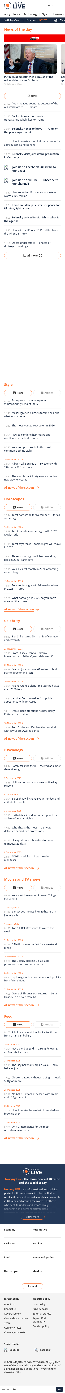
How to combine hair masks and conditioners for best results (27, 436)
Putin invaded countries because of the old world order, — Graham (31, 105)
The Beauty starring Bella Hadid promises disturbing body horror (26, 962)
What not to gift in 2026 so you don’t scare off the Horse (30, 599)
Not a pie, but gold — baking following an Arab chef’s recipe (31, 1050)
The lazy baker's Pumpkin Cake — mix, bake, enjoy (31, 1066)
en (49, 5)
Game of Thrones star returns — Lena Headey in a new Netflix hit (30, 995)
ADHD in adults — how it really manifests (26, 858)
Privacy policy (40, 1309)
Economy (9, 1229)
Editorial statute (42, 1313)
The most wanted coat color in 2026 (33, 425)
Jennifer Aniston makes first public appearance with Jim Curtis (28, 699)
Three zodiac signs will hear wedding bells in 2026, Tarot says (29, 557)
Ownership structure (16, 1318)
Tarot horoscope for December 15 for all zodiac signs (32, 516)
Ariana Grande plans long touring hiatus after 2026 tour (31, 687)
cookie (13, 1389)
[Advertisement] (33, 318)
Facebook (45, 1349)
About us (9, 1304)
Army (7, 14)
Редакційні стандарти (39, 1320)
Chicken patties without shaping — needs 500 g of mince (32, 1079)
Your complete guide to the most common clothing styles (27, 448)
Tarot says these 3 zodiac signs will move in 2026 (32, 545)
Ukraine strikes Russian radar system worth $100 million (30, 194)
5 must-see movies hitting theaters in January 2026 (30, 913)
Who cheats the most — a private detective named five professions (27, 829)
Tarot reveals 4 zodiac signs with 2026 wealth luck (30, 532)
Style (45, 14)
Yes (59, 1389)
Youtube (14, 1349)
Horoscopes (11, 1271)
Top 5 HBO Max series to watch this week (29, 929)
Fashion (37, 1243)
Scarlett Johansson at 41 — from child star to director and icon (30, 670)
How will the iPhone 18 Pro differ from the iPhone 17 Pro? (31, 231)
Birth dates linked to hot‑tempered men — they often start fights (31, 816)
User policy (39, 1304)
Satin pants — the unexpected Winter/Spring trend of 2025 (25, 402)
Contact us (10, 1309)
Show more (32, 1216)
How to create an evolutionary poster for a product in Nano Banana (32, 142)
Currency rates (12, 1327)
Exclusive (9, 1243)
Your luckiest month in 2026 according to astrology (31, 570)
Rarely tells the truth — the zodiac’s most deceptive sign (32, 767)
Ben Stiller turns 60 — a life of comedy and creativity (31, 638)
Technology (31, 14)
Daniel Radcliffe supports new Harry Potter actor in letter (29, 712)
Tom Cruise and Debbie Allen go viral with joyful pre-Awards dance (30, 728)
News (16, 14)
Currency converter (15, 1332)
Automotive (40, 1229)
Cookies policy (41, 1326)
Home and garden (43, 1257)
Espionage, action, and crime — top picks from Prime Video (32, 978)
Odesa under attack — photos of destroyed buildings (27, 244)
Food (7, 1257)
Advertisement (12, 1313)
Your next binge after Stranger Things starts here (30, 896)
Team (7, 1323)
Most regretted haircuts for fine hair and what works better (31, 414)
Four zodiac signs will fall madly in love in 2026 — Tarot (31, 587)
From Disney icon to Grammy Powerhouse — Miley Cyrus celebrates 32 (29, 654)
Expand (32, 1286)
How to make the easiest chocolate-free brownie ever (31, 1111)
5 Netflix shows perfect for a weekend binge (30, 945)
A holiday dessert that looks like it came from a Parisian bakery (31, 1033)
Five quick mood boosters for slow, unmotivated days (29, 841)
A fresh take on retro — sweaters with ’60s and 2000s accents (30, 465)
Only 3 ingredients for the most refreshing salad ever (26, 1128)
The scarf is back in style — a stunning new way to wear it (30, 477)
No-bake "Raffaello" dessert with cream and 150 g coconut (31, 1095)
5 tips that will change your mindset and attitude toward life (32, 800)
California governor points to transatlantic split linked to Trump (25, 117)
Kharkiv (37, 1271)
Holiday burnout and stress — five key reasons (30, 784)
